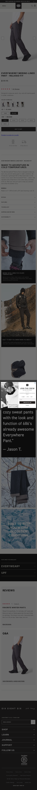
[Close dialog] (35, 383)
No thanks (27, 405)
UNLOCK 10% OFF (27, 402)
